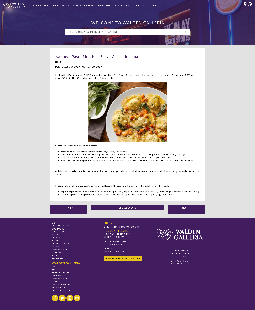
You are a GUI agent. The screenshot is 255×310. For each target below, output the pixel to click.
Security (57, 269)
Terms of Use (185, 263)
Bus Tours (58, 228)
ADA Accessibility (62, 284)
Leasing (56, 275)
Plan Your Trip (61, 225)
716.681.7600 (179, 256)
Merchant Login (62, 290)
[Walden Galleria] (179, 234)
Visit (55, 222)
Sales (55, 234)
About (56, 266)
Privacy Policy (60, 287)
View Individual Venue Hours (122, 258)
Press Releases (60, 243)
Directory (58, 231)
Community (59, 246)
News (55, 240)
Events (56, 237)
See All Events (127, 208)
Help (54, 255)
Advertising (59, 249)
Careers (56, 252)
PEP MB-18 (57, 258)
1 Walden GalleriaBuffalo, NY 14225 (179, 252)
